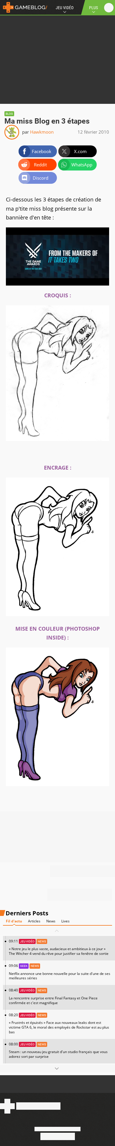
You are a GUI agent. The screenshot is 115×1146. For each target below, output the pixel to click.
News (50, 921)
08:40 (53, 996)
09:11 (59, 947)
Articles (34, 921)
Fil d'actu (14, 921)
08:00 (58, 1050)
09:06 (59, 972)
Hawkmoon (42, 132)
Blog (9, 113)
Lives (65, 921)
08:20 (59, 1023)
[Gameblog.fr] (23, 7)
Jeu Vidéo (64, 7)
